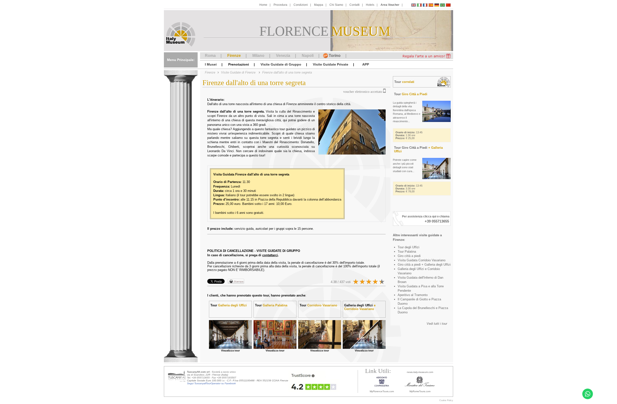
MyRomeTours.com (419, 391)
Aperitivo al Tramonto (413, 295)
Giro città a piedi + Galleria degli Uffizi (424, 264)
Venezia (283, 56)
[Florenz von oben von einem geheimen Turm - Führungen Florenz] (436, 5)
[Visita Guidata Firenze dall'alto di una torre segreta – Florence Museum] (419, 5)
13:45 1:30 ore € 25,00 (409, 135)
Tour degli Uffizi (408, 247)
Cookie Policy (446, 400)
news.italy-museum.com (420, 372)
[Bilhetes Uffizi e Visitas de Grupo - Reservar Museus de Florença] (442, 5)
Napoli (308, 56)
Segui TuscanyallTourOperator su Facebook (211, 383)
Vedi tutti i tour (437, 323)
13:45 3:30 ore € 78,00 (409, 188)
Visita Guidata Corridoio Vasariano (421, 260)
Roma (210, 56)
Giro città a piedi (409, 256)
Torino (335, 56)
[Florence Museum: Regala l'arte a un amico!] (422, 55)
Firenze (234, 56)
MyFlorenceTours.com (382, 391)
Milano (258, 56)
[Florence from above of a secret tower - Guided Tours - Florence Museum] (413, 5)
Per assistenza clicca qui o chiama (425, 216)
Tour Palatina (407, 251)
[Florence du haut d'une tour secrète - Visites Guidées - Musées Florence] (425, 5)
